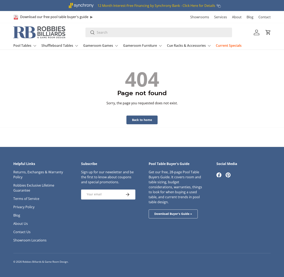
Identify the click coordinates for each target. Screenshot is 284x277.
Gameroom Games (98, 45)
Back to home (142, 120)
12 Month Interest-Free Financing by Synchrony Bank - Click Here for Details (156, 5)
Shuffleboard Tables (57, 45)
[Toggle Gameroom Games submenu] (116, 45)
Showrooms (199, 17)
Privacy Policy (24, 207)
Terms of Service (26, 198)
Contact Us (22, 232)
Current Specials (229, 45)
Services (220, 17)
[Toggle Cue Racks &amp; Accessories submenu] (209, 45)
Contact (264, 17)
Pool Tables (22, 45)
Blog (250, 17)
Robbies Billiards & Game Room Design (45, 261)
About (237, 17)
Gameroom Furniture (140, 45)
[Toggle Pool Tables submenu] (34, 45)
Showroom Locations (30, 240)
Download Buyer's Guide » (173, 214)
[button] (268, 32)
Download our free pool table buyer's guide (54, 17)
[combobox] (158, 32)
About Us (20, 223)
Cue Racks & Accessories (186, 45)
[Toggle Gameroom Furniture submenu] (160, 45)
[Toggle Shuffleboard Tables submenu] (76, 45)
